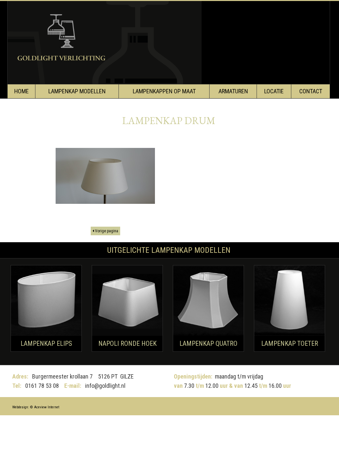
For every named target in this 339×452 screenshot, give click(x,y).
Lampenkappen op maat (164, 91)
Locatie (274, 91)
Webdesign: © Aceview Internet (35, 407)
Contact (310, 91)
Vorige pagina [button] (106, 231)
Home (21, 91)
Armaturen (233, 91)
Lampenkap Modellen (77, 91)
